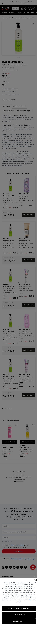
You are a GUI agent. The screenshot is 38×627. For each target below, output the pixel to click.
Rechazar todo (19, 615)
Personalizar (18, 621)
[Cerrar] (35, 580)
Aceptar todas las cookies (18, 609)
